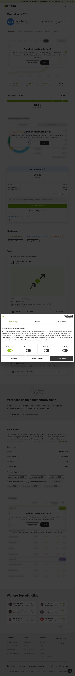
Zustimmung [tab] (13, 321)
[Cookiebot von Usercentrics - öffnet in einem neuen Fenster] (65, 316)
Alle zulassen (61, 358)
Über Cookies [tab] (62, 321)
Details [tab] (37, 321)
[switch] (28, 350)
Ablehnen (14, 358)
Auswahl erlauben (37, 358)
